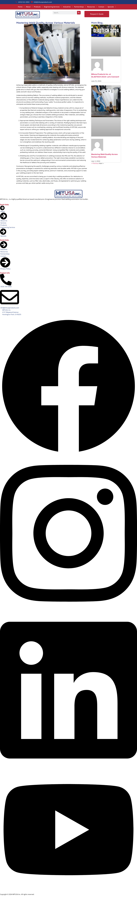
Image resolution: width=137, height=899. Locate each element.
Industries (67, 7)
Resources (91, 7)
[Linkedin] (68, 768)
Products (37, 7)
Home (20, 7)
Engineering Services (52, 7)
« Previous (95, 163)
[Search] (79, 12)
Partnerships (79, 7)
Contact (101, 7)
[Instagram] (68, 611)
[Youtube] (68, 890)
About (28, 7)
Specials (111, 7)
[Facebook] (68, 454)
